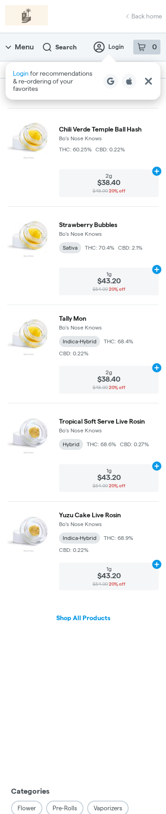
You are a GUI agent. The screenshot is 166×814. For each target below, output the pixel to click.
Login (116, 46)
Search (66, 47)
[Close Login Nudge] (148, 81)
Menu (24, 47)
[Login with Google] (110, 81)
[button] (83, 81)
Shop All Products (83, 618)
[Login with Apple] (129, 81)
